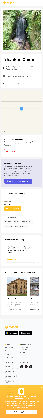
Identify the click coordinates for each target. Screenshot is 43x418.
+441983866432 (12, 83)
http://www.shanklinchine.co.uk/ (18, 76)
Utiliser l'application (21, 412)
